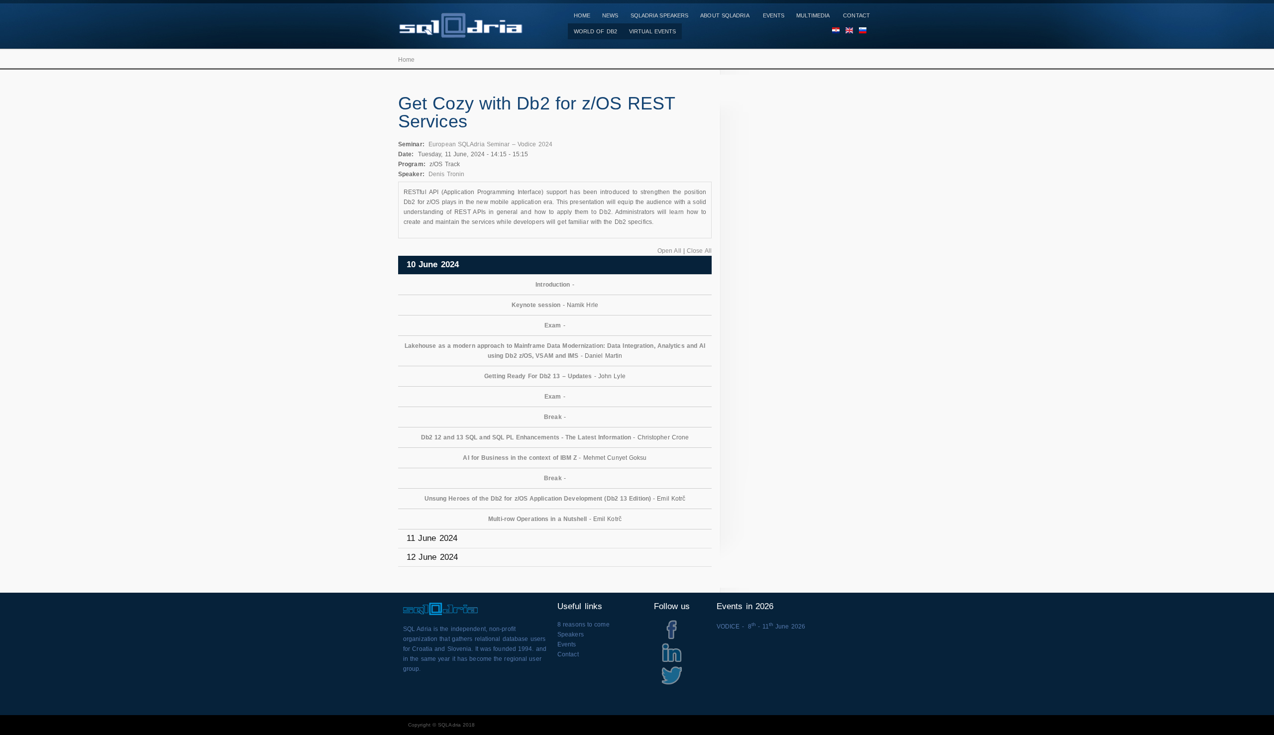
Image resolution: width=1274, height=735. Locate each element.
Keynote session (536, 305)
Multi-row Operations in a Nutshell (537, 519)
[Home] (460, 33)
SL (859, 31)
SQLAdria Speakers (660, 15)
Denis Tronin (446, 174)
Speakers (570, 634)
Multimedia (813, 15)
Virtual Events (652, 31)
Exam (552, 325)
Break (553, 417)
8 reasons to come (583, 624)
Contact (856, 15)
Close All (699, 250)
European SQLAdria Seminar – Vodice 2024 (490, 144)
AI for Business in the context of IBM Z (520, 457)
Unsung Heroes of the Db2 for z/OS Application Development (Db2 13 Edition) (538, 498)
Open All (669, 250)
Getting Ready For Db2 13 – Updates (538, 376)
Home (582, 15)
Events (774, 15)
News (610, 15)
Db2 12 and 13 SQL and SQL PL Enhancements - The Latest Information (526, 437)
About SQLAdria (724, 15)
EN (846, 31)
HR (833, 31)
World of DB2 (595, 31)
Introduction (552, 284)
